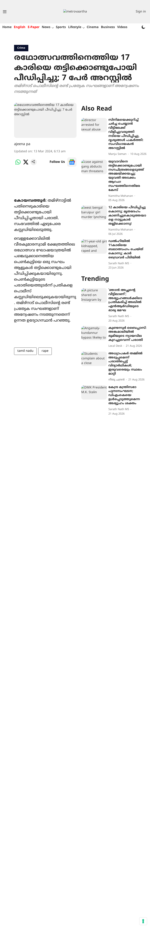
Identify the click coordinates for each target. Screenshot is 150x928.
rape (45, 351)
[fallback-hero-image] (94, 125)
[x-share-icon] (26, 164)
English (19, 27)
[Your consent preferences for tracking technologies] (143, 921)
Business (108, 27)
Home (7, 27)
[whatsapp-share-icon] (18, 164)
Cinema (93, 27)
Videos (122, 27)
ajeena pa (22, 144)
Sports (61, 27)
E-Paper (33, 27)
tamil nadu (25, 351)
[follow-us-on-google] (72, 162)
